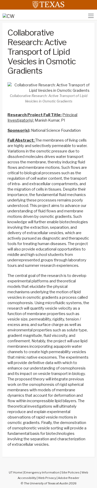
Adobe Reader (68, 478)
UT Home (15, 472)
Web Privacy (47, 478)
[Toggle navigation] (91, 15)
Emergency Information (41, 472)
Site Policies (70, 472)
